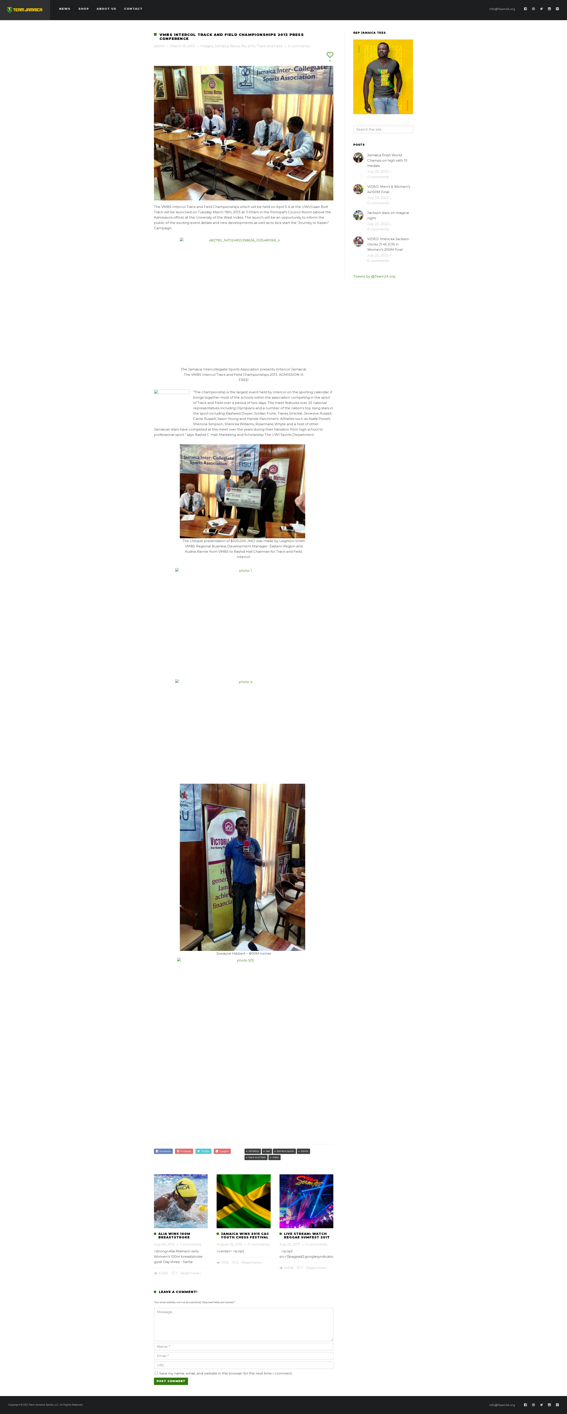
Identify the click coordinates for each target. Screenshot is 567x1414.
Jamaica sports (285, 1151)
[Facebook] (525, 9)
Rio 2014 (248, 46)
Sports (304, 1151)
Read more (190, 1273)
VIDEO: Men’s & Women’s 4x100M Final (388, 189)
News (235, 46)
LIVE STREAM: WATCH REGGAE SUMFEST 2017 (307, 1235)
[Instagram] (549, 9)
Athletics (254, 1151)
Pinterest (185, 1151)
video (275, 1157)
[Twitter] (541, 9)
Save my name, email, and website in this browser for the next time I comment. (225, 1373)
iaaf (268, 1151)
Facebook (164, 1151)
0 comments (259, 1244)
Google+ (223, 1151)
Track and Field (269, 46)
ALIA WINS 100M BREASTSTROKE (174, 1235)
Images (206, 46)
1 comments (190, 1244)
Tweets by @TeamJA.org (374, 276)
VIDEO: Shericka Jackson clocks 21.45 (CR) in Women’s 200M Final (388, 244)
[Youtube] (557, 9)
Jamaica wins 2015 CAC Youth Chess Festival (245, 1235)
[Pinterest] (533, 9)
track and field (257, 1157)
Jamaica (222, 46)
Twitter (205, 1151)
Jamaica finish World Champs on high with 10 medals (387, 160)
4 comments (299, 46)
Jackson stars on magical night (388, 215)
